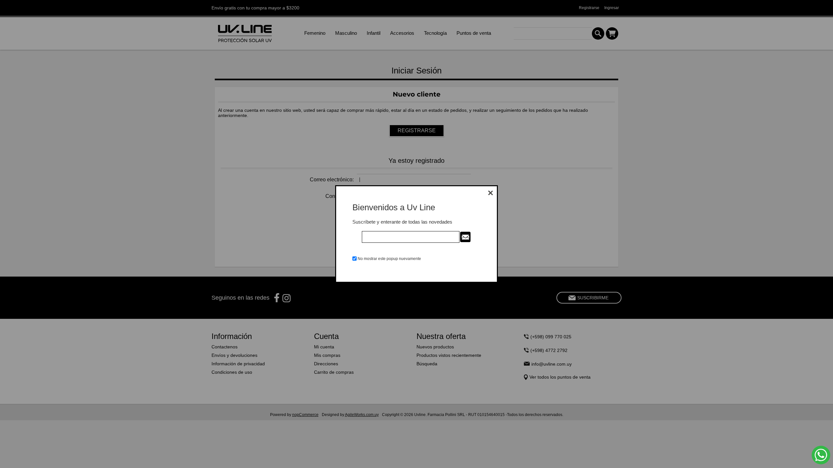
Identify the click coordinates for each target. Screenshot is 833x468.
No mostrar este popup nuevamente (389, 258)
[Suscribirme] (465, 237)
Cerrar (490, 192)
